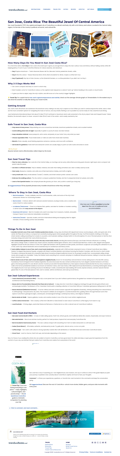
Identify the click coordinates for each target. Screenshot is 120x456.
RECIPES (73, 9)
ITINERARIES (46, 9)
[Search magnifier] (110, 9)
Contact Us (107, 452)
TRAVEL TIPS (57, 9)
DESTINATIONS (35, 9)
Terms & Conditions (96, 452)
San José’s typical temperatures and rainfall (44, 97)
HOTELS (65, 9)
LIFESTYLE (82, 9)
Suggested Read (15, 186)
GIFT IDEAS (90, 9)
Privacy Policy (83, 452)
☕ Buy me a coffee (95, 433)
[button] (92, 443)
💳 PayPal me (106, 433)
